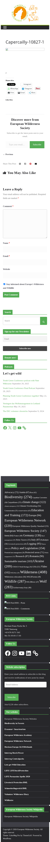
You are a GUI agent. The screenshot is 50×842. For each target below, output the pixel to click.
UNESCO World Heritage (22, 567)
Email (6, 256)
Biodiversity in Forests (14, 723)
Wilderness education (15, 577)
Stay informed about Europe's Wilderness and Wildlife (23, 286)
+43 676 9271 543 (12, 632)
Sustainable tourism (19, 561)
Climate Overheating (30, 506)
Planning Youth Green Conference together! (21, 396)
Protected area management (15, 553)
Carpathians (15, 502)
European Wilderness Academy (18, 735)
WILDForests (34, 577)
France (18, 536)
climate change (34, 502)
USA (36, 567)
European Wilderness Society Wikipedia (21, 816)
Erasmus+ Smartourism (15, 729)
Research (22, 556)
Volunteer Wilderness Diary (17, 794)
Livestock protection (17, 544)
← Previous (8, 154)
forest (9, 535)
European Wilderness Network (18, 741)
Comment (8, 206)
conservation (24, 511)
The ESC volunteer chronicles (15, 411)
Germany (32, 535)
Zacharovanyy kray (22, 588)
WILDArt (15, 573)
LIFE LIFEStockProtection (16, 771)
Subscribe (37, 144)
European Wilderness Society (25, 530)
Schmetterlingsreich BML (16, 788)
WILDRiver (32, 582)
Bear (33, 492)
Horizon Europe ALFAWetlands (18, 747)
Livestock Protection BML (16, 782)
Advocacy (12, 492)
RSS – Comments (22, 609)
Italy (35, 539)
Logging (34, 543)
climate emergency (12, 506)
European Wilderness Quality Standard (30, 526)
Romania (37, 556)
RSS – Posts (20, 603)
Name (6, 243)
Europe (35, 515)
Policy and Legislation (28, 548)
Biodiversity (18, 497)
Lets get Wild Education (15, 765)
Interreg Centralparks (14, 759)
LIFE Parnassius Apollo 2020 (17, 776)
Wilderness (33, 572)
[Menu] (5, 27)
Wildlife (15, 581)
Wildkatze (9, 800)
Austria (24, 492)
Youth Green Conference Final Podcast (19, 388)
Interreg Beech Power (14, 753)
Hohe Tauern (23, 540)
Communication (11, 511)
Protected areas (34, 552)
